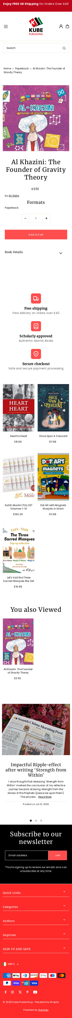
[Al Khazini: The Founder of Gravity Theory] (18, 641)
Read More (45, 797)
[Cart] (67, 26)
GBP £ (11, 964)
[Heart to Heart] (18, 408)
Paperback (22, 68)
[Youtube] (35, 992)
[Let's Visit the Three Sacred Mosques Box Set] (18, 549)
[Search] (64, 48)
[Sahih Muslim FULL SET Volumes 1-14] (18, 476)
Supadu (43, 1010)
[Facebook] (5, 992)
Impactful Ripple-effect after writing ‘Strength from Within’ (36, 770)
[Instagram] (12, 992)
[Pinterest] (27, 992)
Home (7, 68)
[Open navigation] (14, 26)
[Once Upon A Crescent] (53, 408)
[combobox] (36, 48)
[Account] (61, 26)
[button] (36, 252)
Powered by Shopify (47, 1002)
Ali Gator (14, 195)
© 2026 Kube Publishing (18, 1002)
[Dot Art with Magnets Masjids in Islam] (53, 476)
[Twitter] (20, 992)
